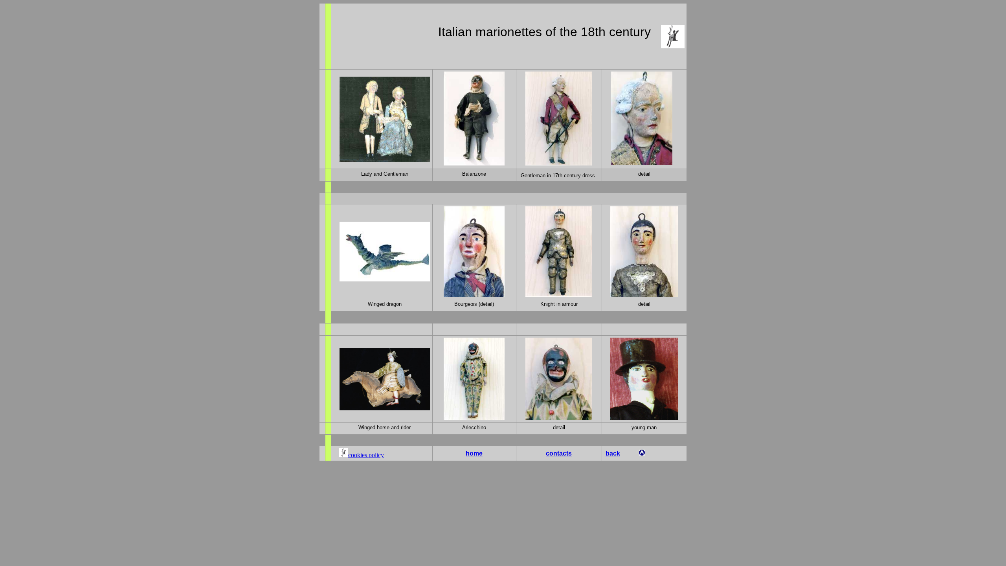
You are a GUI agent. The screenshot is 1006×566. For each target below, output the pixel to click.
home (474, 453)
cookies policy (366, 455)
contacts (559, 453)
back (613, 453)
